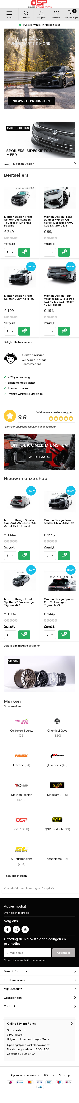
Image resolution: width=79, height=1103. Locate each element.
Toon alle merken (15, 875)
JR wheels (57, 765)
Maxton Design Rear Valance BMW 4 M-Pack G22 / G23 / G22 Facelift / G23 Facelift (59, 300)
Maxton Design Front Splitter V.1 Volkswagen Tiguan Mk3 (19, 602)
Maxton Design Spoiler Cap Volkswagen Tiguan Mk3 (59, 602)
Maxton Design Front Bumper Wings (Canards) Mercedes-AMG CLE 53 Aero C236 (58, 221)
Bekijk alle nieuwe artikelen (22, 645)
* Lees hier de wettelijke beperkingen (25, 960)
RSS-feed (50, 1075)
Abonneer (64, 952)
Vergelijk (9, 243)
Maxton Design (23, 164)
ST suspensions (22, 861)
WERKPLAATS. (39, 452)
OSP (21, 829)
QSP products (57, 829)
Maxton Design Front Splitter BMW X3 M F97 (19, 297)
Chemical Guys (57, 733)
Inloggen (41, 17)
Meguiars (57, 795)
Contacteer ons (31, 364)
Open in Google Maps (34, 1039)
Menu (9, 17)
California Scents (21, 733)
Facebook (7, 929)
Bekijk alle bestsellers (18, 342)
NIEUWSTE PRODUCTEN (31, 101)
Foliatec (21, 765)
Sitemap (64, 1075)
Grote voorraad (42, 24)
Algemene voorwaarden (26, 1075)
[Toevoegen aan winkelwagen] (24, 252)
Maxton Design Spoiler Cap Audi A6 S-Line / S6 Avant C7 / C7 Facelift (19, 523)
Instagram (16, 929)
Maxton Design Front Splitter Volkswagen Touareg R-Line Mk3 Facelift (18, 221)
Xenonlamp (57, 859)
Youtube (25, 929)
